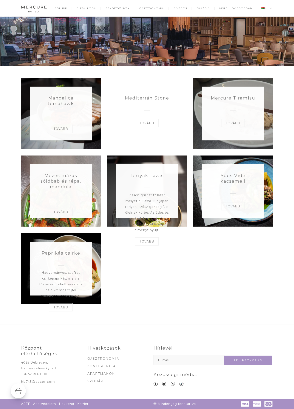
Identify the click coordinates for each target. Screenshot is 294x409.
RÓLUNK (60, 8)
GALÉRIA (203, 8)
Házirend (66, 404)
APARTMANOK (101, 374)
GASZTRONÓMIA (151, 8)
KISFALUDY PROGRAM (236, 8)
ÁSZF (25, 404)
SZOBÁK (95, 381)
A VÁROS (180, 8)
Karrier (82, 404)
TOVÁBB (61, 129)
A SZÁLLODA (86, 8)
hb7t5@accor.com (38, 382)
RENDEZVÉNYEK (117, 8)
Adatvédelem (44, 404)
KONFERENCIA (101, 366)
